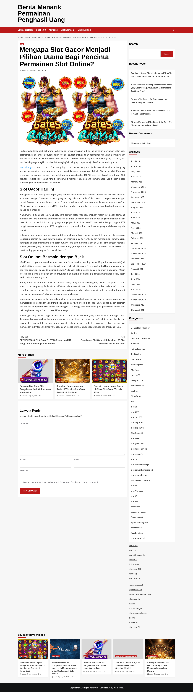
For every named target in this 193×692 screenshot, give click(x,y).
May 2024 (135, 284)
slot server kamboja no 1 (142, 470)
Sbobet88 (41, 30)
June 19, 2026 (70, 396)
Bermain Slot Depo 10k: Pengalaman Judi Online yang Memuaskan (35, 389)
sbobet (134, 391)
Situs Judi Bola (25, 30)
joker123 (133, 559)
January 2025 (137, 243)
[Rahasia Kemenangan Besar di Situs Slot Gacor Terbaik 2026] (109, 371)
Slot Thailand (84, 30)
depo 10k (133, 545)
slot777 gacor (137, 491)
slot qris (134, 459)
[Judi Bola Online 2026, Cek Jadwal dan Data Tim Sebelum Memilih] (128, 649)
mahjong (133, 573)
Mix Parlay (135, 370)
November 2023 (138, 299)
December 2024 (138, 248)
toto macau (134, 564)
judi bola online (138, 349)
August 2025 (137, 207)
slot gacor (135, 438)
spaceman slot (135, 589)
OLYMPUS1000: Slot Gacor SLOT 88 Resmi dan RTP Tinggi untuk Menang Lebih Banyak (46, 340)
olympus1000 (137, 380)
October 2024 (137, 258)
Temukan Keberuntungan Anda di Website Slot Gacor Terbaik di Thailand (71, 389)
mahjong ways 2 (136, 585)
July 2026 (135, 161)
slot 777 (135, 412)
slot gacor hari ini (139, 449)
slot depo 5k (134, 578)
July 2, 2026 (160, 674)
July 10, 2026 (33, 396)
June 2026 (135, 166)
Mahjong (53, 30)
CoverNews (105, 687)
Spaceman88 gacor (139, 522)
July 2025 (135, 212)
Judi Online (136, 354)
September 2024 (138, 264)
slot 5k (134, 406)
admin (24, 71)
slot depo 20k (137, 428)
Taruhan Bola (137, 533)
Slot (21, 44)
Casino (134, 333)
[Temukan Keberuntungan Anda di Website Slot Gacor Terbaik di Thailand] (72, 371)
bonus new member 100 (140, 594)
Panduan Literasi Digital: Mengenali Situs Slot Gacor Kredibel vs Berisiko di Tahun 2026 (152, 74)
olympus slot (134, 599)
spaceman (135, 506)
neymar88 (135, 375)
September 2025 (138, 202)
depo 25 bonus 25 (137, 555)
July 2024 (135, 274)
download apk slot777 (141, 338)
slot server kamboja (140, 464)
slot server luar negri (140, 475)
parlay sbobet (137, 385)
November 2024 (138, 253)
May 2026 (135, 171)
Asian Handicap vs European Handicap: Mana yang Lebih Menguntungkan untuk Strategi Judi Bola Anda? (151, 87)
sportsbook (136, 527)
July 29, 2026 (33, 674)
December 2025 (138, 187)
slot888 (134, 501)
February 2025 (138, 238)
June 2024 (135, 279)
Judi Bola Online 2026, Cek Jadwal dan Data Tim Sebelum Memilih (150, 112)
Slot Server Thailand (140, 480)
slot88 (134, 496)
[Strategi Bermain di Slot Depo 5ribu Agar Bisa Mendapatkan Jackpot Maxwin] (160, 649)
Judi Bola (135, 343)
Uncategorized (138, 538)
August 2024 (137, 269)
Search (133, 43)
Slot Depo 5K (137, 433)
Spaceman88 (137, 517)
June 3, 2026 (107, 396)
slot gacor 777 (137, 443)
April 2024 (136, 289)
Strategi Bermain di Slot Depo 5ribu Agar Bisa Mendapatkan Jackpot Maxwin (152, 123)
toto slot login (135, 608)
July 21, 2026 (65, 677)
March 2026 (136, 182)
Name (23, 459)
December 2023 (138, 294)
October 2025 (137, 197)
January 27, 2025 (35, 71)
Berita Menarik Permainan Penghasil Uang (41, 13)
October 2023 (137, 305)
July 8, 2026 (128, 671)
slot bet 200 (136, 417)
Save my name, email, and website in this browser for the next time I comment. (60, 482)
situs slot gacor (28, 167)
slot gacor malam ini (138, 613)
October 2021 (137, 310)
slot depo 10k (137, 422)
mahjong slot (137, 364)
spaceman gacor (138, 512)
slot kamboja (137, 454)
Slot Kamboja (67, 30)
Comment (25, 423)
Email (77, 459)
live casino (136, 359)
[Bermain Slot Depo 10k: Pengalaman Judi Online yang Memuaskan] (35, 371)
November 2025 (138, 192)
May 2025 (135, 223)
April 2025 (136, 228)
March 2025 (136, 233)
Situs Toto (135, 396)
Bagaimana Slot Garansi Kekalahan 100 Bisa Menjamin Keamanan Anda (103, 340)
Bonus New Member (140, 328)
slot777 (134, 485)
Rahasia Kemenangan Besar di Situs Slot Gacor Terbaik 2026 (108, 389)
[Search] (173, 30)
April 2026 (136, 176)
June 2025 (135, 217)
